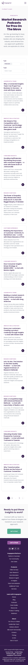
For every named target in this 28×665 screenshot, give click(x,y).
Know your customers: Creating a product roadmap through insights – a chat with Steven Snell (14, 331)
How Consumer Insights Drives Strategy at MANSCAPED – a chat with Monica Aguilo (13, 267)
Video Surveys (14, 570)
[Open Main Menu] (25, 3)
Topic (5, 68)
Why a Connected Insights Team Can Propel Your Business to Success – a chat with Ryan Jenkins (14, 87)
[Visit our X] (12, 548)
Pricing (14, 635)
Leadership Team (14, 624)
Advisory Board (14, 627)
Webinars (14, 613)
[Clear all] (21, 64)
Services (14, 589)
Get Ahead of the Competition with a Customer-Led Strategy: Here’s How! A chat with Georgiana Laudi (13, 125)
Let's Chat (14, 543)
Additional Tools (14, 586)
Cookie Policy (18, 652)
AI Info (14, 638)
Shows (14, 597)
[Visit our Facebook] (15, 548)
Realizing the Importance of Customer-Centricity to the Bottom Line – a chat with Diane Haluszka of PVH (14, 234)
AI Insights (14, 580)
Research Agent (14, 578)
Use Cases (14, 561)
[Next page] (22, 498)
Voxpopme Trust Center (14, 655)
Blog (14, 600)
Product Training (14, 610)
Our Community (14, 559)
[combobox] (14, 63)
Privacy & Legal (10, 653)
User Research (14, 572)
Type (4, 61)
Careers (14, 632)
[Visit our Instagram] (18, 548)
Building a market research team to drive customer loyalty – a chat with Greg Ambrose (14, 298)
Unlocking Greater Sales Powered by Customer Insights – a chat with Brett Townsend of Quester (14, 437)
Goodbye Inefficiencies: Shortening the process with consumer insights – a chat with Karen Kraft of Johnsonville (14, 162)
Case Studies (14, 605)
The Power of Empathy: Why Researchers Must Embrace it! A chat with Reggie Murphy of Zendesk (14, 198)
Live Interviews (14, 575)
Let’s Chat (14, 531)
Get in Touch (14, 640)
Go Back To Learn (7, 9)
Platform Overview (14, 556)
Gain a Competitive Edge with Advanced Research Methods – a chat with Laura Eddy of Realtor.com (14, 402)
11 (19, 498)
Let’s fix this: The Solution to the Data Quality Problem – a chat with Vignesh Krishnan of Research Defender (13, 365)
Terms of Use (9, 652)
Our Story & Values (14, 621)
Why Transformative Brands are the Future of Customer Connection (13, 469)
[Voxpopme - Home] (7, 3)
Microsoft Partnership (14, 630)
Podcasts (14, 602)
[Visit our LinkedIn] (9, 548)
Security (19, 653)
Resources (14, 608)
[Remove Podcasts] (11, 64)
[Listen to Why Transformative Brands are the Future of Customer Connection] (22, 487)
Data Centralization (14, 583)
